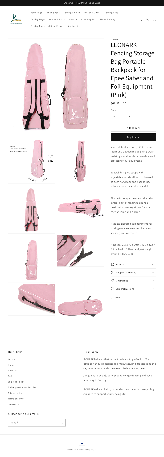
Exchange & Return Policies (22, 387)
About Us (13, 370)
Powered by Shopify (89, 450)
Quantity (115, 110)
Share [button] (117, 297)
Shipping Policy (16, 381)
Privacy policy (15, 393)
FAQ (10, 376)
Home (11, 364)
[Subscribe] (62, 422)
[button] (140, 19)
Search (11, 359)
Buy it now (133, 137)
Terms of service (16, 398)
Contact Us (13, 404)
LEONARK (77, 450)
